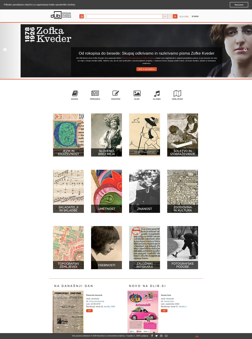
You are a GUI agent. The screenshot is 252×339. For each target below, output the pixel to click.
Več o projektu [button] (126, 69)
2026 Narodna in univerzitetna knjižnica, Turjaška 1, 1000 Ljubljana (120, 336)
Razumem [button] (239, 5)
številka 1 (183, 306)
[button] (76, 4)
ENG (187, 16)
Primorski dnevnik (96, 301)
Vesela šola (169, 301)
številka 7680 (109, 306)
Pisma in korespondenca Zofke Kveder (117, 58)
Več (89, 310)
